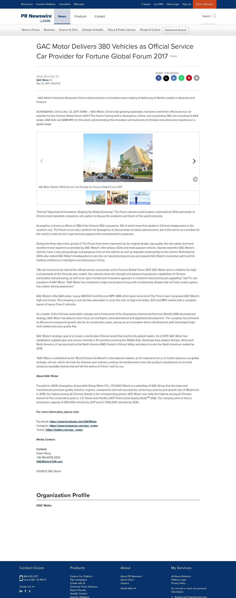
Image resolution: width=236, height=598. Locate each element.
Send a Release (204, 4)
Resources (27, 4)
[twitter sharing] (166, 78)
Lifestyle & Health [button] (92, 30)
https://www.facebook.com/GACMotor (73, 421)
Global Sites (127, 588)
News (62, 16)
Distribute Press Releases (84, 587)
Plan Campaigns (78, 580)
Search (206, 16)
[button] (118, 158)
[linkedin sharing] (174, 78)
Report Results (78, 590)
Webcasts (79, 4)
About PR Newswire (131, 576)
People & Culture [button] (150, 30)
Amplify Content (78, 593)
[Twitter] (30, 591)
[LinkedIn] (21, 591)
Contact (100, 16)
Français (145, 4)
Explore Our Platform (81, 576)
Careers (125, 583)
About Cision (127, 580)
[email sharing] (197, 78)
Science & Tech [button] (68, 30)
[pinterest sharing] (189, 78)
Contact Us (26, 587)
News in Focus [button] (30, 30)
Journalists (64, 4)
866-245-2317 (30, 576)
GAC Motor (44, 505)
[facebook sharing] (159, 78)
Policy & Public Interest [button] (121, 30)
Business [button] (49, 30)
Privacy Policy (178, 583)
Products (80, 16)
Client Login (173, 4)
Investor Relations (45, 4)
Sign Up (187, 4)
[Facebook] (25, 591)
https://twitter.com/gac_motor (64, 430)
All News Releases (181, 576)
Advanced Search (175, 30)
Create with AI (77, 583)
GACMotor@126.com (49, 462)
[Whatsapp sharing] (181, 78)
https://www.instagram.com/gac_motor (74, 426)
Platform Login (178, 580)
